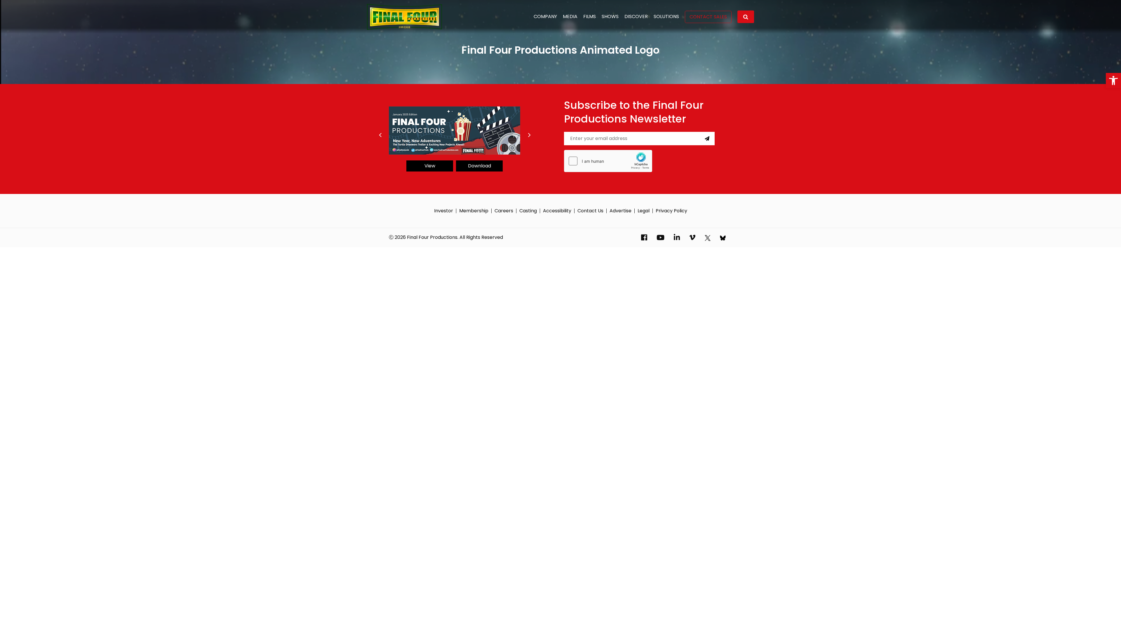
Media (570, 16)
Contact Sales (708, 16)
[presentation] (380, 135)
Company (545, 16)
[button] (1113, 80)
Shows (610, 16)
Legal (644, 211)
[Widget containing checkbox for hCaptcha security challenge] (608, 161)
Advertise (620, 211)
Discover (636, 16)
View (429, 165)
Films (589, 16)
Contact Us (590, 211)
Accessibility (557, 211)
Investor (443, 211)
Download (479, 165)
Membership (473, 211)
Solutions (666, 16)
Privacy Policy (671, 211)
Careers (504, 211)
